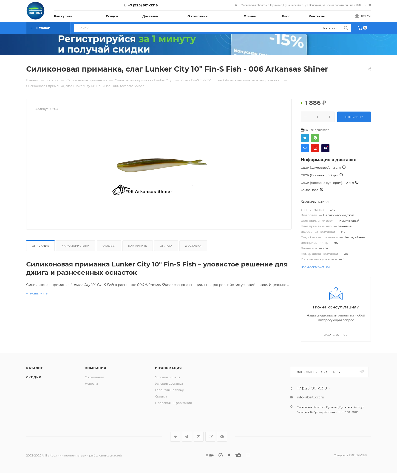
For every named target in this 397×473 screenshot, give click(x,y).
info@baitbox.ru (310, 397)
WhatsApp (315, 138)
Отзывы (109, 245)
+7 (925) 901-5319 (143, 5)
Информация (168, 368)
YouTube (315, 148)
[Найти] (346, 28)
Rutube (325, 148)
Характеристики (75, 245)
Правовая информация (173, 403)
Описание (40, 245)
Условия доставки (169, 383)
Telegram (305, 138)
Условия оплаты (167, 377)
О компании (94, 377)
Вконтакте (305, 148)
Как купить (137, 245)
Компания (95, 368)
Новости (91, 383)
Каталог (34, 368)
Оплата (166, 245)
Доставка (193, 245)
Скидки (34, 377)
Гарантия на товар (169, 390)
